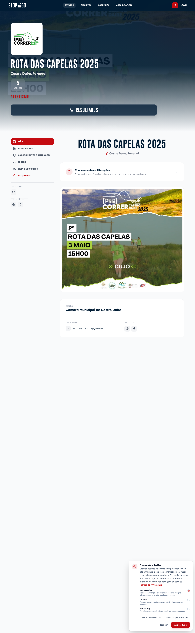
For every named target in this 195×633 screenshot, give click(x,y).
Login (184, 5)
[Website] (13, 204)
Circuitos (86, 5)
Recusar (163, 625)
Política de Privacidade (151, 585)
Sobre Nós (103, 5)
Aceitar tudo (180, 625)
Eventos (69, 5)
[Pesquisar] (175, 5)
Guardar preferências (177, 617)
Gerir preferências (151, 617)
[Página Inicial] (17, 5)
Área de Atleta (124, 5)
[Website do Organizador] (127, 329)
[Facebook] (20, 204)
